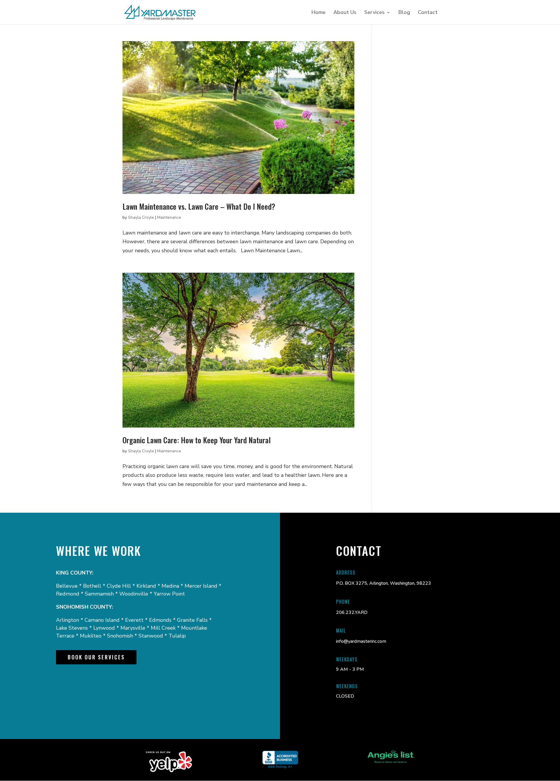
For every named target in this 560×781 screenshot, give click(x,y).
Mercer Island (201, 585)
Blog (404, 13)
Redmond (68, 593)
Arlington (67, 620)
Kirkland (146, 585)
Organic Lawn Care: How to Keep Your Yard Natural (197, 440)
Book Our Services (96, 657)
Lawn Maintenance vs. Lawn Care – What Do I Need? (199, 206)
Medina (170, 585)
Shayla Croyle (141, 217)
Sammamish (99, 593)
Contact (428, 13)
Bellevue (67, 585)
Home (319, 13)
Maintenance (169, 217)
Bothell (92, 585)
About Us (344, 13)
